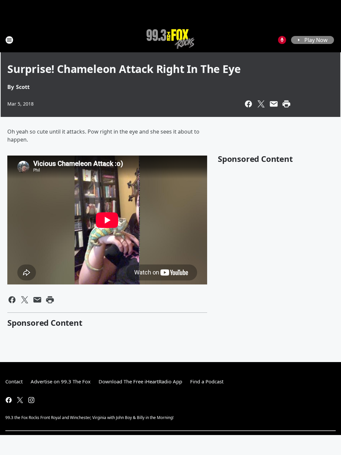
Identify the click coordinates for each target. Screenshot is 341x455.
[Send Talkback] (282, 40)
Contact (14, 381)
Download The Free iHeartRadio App (140, 381)
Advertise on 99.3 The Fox (61, 381)
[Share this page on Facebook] (248, 104)
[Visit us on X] (20, 400)
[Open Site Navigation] (9, 40)
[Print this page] (286, 104)
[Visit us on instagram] (31, 400)
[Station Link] (170, 40)
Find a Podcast (206, 381)
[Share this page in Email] (273, 104)
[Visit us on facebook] (9, 400)
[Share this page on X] (261, 104)
